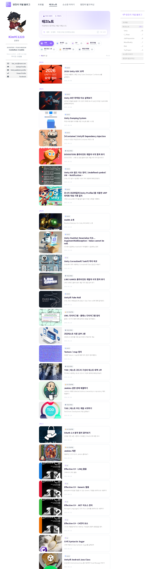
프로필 (41, 4)
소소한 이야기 (69, 4)
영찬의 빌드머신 (87, 4)
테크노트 (53, 4)
